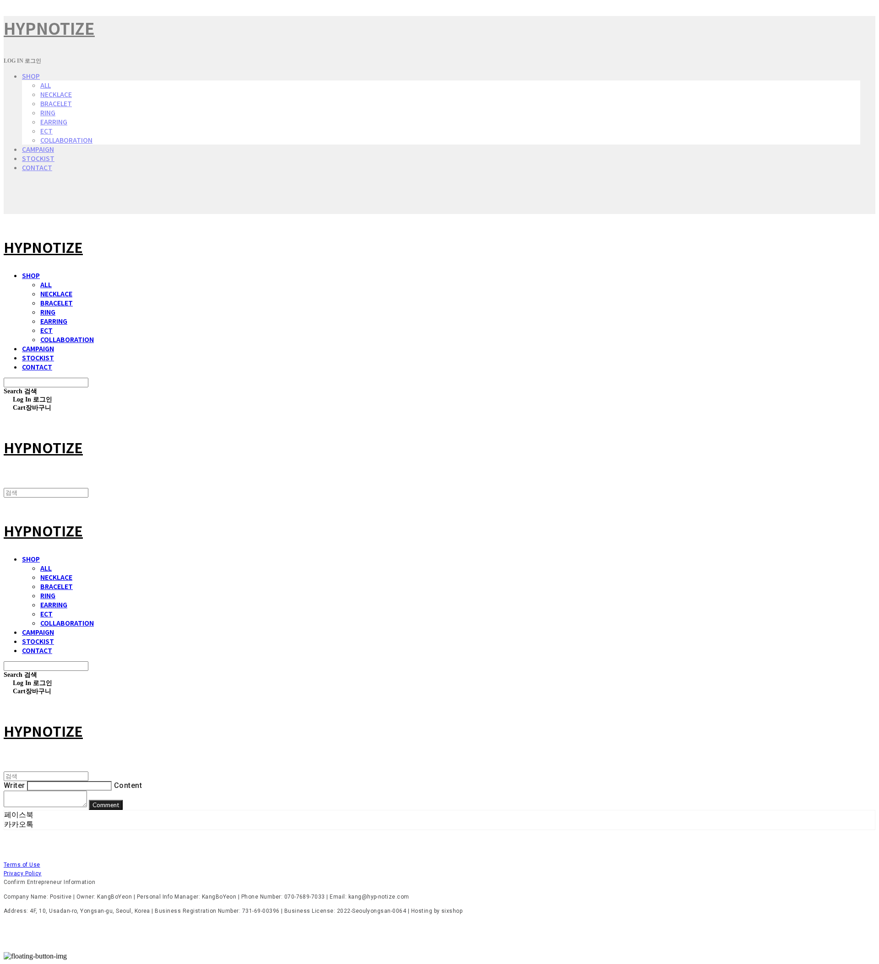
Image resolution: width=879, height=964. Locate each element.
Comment (105, 805)
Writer (14, 785)
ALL (45, 85)
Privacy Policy (23, 873)
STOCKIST (38, 158)
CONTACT (37, 167)
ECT (46, 130)
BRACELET (56, 103)
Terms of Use (22, 865)
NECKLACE (56, 94)
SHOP (31, 75)
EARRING (53, 121)
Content (128, 785)
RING (47, 112)
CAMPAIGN (38, 149)
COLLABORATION (66, 140)
